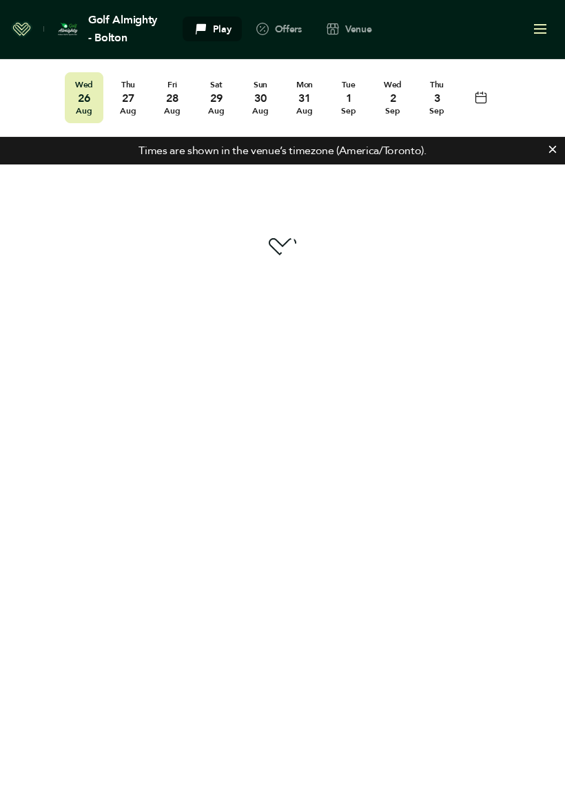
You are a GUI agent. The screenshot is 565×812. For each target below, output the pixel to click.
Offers (288, 29)
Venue (358, 29)
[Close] (552, 149)
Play (222, 29)
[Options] (540, 29)
